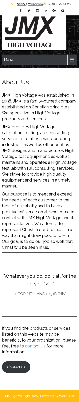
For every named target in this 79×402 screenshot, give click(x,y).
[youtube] (62, 10)
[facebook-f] (20, 10)
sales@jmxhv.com (30, 4)
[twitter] (29, 10)
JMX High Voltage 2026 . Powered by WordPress (39, 396)
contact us (35, 346)
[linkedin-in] (46, 10)
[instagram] (37, 10)
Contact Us (16, 367)
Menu (8, 59)
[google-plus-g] (54, 10)
